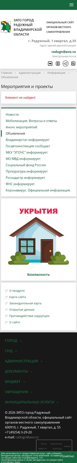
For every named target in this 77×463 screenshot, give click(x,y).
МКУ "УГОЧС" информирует (27, 152)
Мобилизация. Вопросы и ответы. (32, 121)
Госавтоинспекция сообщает (28, 146)
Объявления (9, 77)
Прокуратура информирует (27, 171)
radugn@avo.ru (64, 52)
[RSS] (73, 63)
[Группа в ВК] (50, 63)
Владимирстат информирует (27, 140)
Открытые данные (22, 309)
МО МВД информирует (23, 159)
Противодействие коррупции (29, 316)
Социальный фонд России (26, 165)
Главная (6, 73)
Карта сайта (17, 297)
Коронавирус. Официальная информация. (38, 190)
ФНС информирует (20, 184)
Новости (12, 114)
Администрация (30, 73)
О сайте (14, 322)
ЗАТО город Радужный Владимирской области (44, 27)
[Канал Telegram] (65, 63)
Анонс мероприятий (21, 127)
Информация (56, 73)
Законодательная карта (25, 303)
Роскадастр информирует (25, 177)
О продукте (17, 290)
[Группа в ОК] (58, 63)
